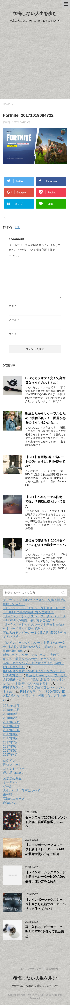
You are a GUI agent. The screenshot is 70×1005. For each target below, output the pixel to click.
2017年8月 (10, 738)
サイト (13, 333)
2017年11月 (11, 726)
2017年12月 (11, 722)
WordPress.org (13, 772)
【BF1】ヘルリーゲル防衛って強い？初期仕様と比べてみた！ (45, 501)
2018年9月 (10, 714)
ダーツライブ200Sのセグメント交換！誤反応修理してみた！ (46, 822)
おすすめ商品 (12, 778)
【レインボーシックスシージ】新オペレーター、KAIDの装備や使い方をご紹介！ (44, 849)
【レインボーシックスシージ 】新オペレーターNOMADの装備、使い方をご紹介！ (45, 877)
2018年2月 (10, 718)
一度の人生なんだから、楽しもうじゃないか (35, 985)
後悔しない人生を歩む (35, 13)
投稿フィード (12, 764)
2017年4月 (10, 754)
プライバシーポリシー (29, 968)
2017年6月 (10, 746)
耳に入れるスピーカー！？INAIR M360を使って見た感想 (44, 931)
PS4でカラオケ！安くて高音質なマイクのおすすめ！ (45, 380)
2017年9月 (10, 734)
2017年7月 (10, 742)
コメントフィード (15, 768)
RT (17, 227)
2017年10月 (11, 730)
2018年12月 (11, 709)
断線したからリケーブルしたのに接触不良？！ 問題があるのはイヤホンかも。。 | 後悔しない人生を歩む (35, 679)
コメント (14, 256)
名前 (12, 305)
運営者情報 (52, 968)
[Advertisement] (35, 62)
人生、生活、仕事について (21, 790)
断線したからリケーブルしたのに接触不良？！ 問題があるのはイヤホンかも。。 (45, 418)
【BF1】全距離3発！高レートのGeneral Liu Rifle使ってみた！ (45, 461)
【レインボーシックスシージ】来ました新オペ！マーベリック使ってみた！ (45, 904)
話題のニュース (14, 798)
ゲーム (7, 786)
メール (14, 319)
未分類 (7, 794)
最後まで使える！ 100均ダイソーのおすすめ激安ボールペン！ (45, 545)
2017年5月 (10, 750)
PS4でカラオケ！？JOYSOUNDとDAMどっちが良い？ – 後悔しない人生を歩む (34, 695)
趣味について (12, 802)
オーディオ (10, 782)
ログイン (9, 760)
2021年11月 (11, 705)
